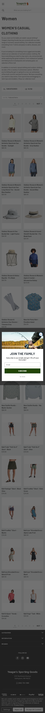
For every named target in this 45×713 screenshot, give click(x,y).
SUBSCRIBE (22, 371)
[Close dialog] (40, 334)
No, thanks (22, 376)
